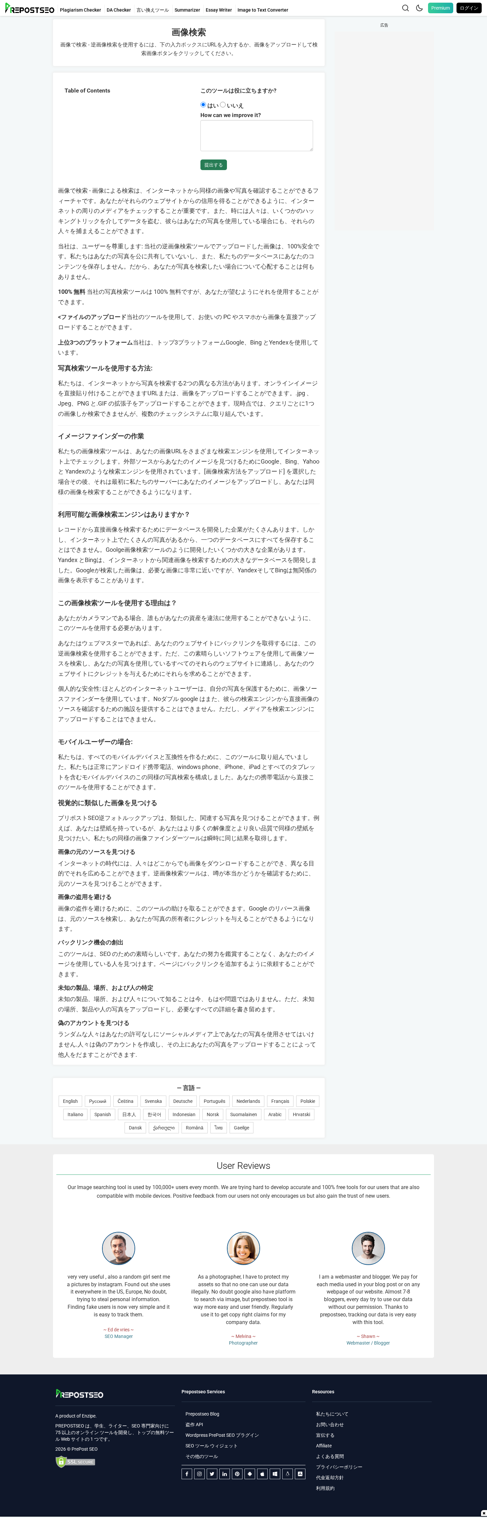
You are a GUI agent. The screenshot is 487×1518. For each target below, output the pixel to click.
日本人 (129, 1114)
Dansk (135, 1127)
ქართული (164, 1127)
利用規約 (325, 1488)
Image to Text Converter (263, 10)
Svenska (153, 1101)
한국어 (154, 1114)
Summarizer (187, 10)
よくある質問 (330, 1456)
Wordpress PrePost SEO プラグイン (222, 1435)
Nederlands (248, 1101)
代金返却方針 (330, 1477)
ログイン (469, 8)
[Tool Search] (405, 8)
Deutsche (182, 1101)
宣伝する (325, 1435)
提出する (213, 164)
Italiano (75, 1114)
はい (213, 105)
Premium (440, 8)
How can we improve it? (230, 115)
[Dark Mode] (419, 8)
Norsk (213, 1114)
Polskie (307, 1101)
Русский (97, 1101)
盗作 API (194, 1424)
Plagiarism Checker (80, 10)
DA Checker (119, 10)
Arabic (275, 1114)
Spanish (102, 1114)
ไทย (219, 1127)
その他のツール (202, 1456)
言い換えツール (152, 10)
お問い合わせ (330, 1424)
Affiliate (324, 1445)
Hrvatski (301, 1114)
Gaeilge (241, 1127)
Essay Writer (219, 10)
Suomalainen (243, 1114)
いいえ (235, 105)
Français (280, 1101)
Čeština (126, 1101)
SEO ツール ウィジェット (212, 1445)
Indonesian (184, 1114)
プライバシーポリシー (339, 1467)
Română (194, 1127)
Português (214, 1101)
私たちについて (332, 1414)
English (70, 1101)
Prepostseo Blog (202, 1414)
